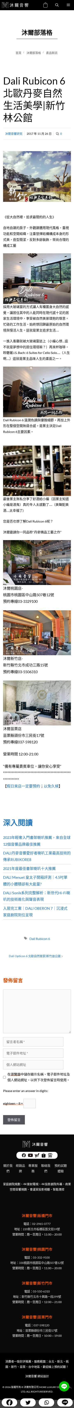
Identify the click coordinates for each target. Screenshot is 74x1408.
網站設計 (43, 1376)
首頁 (18, 52)
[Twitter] (28, 1402)
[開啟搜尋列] (57, 5)
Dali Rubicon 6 (39, 939)
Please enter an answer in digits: (25, 1091)
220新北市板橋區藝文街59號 (41, 1229)
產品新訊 (52, 52)
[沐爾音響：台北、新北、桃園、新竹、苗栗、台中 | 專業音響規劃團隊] (15, 5)
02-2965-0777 (41, 1224)
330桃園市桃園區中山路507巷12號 (41, 1263)
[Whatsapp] (46, 1402)
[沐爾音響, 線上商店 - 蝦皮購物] (43, 1156)
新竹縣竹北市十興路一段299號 (41, 1296)
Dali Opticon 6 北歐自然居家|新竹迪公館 (35, 956)
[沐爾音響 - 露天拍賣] (50, 1156)
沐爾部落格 (34, 52)
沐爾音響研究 (13, 133)
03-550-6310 (41, 1291)
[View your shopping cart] (45, 6)
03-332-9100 (41, 1257)
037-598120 (41, 1325)
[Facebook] (9, 1402)
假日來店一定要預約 (23, 786)
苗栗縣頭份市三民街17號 (41, 1330)
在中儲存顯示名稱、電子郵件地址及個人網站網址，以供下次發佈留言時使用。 (38, 1077)
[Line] (65, 1402)
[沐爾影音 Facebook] (23, 1156)
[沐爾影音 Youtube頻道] (30, 1156)
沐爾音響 (31, 1376)
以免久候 (51, 786)
